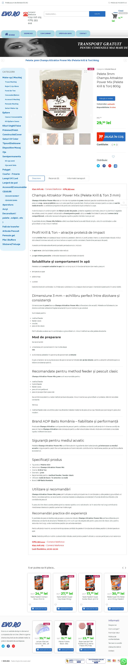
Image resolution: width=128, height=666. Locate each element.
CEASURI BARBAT (12, 196)
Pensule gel (8, 235)
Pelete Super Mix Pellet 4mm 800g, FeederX (115, 598)
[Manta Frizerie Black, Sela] (64, 629)
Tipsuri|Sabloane (11, 143)
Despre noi (28, 33)
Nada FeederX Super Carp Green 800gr (64, 598)
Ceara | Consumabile (13, 117)
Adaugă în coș (113, 136)
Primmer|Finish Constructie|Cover (12, 132)
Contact (83, 33)
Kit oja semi (10, 161)
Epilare (6, 112)
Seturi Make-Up (11, 108)
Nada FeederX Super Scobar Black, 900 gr (90, 598)
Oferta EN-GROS (65, 33)
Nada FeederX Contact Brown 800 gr (39, 598)
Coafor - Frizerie (11, 174)
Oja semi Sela (10, 165)
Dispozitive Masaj (11, 147)
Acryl (5, 209)
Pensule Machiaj (11, 104)
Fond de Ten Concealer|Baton (12, 93)
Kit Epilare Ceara (12, 121)
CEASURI (7, 191)
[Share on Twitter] (99, 165)
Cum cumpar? (45, 33)
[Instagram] (110, 165)
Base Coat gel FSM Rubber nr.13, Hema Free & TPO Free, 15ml (85, 645)
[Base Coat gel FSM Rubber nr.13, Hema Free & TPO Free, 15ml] (86, 629)
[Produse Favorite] (113, 157)
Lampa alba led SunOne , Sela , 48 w (42, 644)
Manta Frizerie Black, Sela (64, 643)
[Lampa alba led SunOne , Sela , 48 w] (42, 629)
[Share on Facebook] (104, 165)
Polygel (6, 169)
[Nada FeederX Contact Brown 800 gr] (39, 583)
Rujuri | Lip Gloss (12, 86)
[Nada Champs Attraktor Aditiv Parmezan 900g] (2, 60)
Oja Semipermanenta (11, 154)
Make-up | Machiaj (12, 77)
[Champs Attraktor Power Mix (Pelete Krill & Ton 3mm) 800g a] (60, 100)
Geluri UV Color (10, 139)
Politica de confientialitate (113, 638)
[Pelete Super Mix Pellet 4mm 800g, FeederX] (116, 583)
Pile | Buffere (9, 240)
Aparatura (7, 204)
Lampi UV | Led (10, 178)
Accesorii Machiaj (12, 99)
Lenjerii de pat (10, 183)
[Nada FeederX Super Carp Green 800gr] (64, 583)
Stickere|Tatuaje (11, 244)
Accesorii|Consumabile (12, 187)
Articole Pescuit (110, 69)
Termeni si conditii (115, 643)
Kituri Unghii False (11, 125)
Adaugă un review (106, 98)
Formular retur (114, 633)
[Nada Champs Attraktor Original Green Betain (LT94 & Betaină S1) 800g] (125, 60)
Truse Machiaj (11, 82)
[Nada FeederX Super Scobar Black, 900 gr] (90, 583)
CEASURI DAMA (11, 200)
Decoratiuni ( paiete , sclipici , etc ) (12, 218)
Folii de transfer (10, 226)
